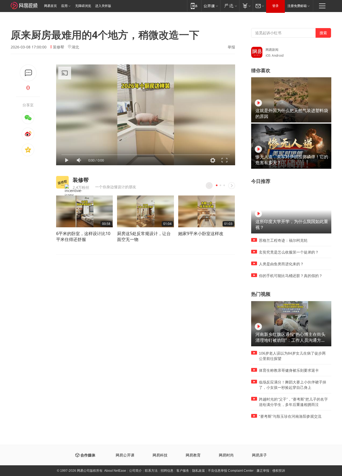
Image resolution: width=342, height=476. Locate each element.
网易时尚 (226, 455)
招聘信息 (167, 471)
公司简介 (135, 471)
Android (277, 55)
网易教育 (193, 455)
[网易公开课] (210, 5)
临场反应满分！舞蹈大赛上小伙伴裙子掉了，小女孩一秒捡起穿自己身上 (292, 385)
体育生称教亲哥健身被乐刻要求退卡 (289, 370)
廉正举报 (262, 471)
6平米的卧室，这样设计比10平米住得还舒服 (83, 236)
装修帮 (58, 46)
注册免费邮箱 (297, 6)
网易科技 (160, 455)
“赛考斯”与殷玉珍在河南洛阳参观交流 (290, 416)
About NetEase (115, 471)
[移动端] (194, 5)
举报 (231, 47)
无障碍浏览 (83, 6)
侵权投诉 (278, 471)
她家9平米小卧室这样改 (200, 233)
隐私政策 (198, 471)
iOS (268, 55)
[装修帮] (62, 182)
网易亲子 (259, 455)
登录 (275, 6)
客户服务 (182, 471)
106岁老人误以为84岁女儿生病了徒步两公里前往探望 (292, 356)
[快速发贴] (28, 73)
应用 (64, 6)
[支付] (246, 5)
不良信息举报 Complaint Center (231, 471)
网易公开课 (125, 455)
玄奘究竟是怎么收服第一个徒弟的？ (289, 252)
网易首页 (50, 6)
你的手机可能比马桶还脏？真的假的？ (290, 276)
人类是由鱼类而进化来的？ (281, 264)
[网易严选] (229, 5)
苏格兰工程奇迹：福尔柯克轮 (283, 240)
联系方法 (151, 471)
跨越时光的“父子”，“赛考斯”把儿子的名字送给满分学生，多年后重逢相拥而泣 (293, 402)
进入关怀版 (103, 6)
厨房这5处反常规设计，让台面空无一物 (144, 236)
